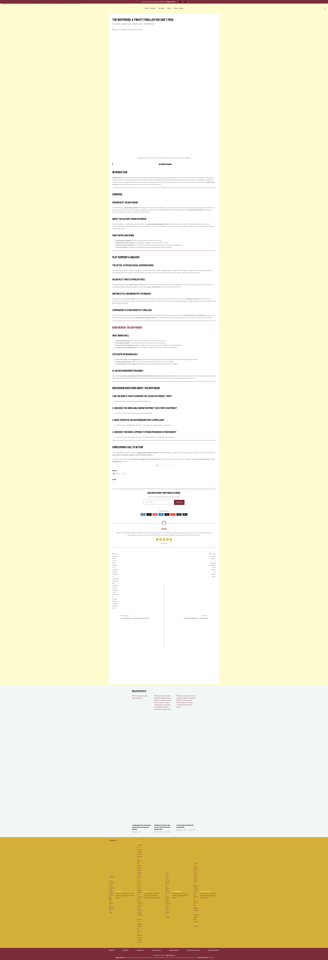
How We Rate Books (213, 950)
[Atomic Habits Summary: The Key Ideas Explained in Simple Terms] (111, 895)
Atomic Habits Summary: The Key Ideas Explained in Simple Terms (125, 896)
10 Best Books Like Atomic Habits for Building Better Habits (180, 896)
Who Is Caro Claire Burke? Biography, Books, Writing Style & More (208, 896)
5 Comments (191, 830)
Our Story (125, 950)
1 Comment (167, 832)
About (181, 8)
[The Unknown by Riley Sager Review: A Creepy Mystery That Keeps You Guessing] (142, 759)
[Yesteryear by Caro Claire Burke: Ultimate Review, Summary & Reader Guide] (139, 894)
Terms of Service (174, 950)
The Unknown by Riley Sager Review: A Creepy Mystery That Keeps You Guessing (141, 827)
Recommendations (177, 891)
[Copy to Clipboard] (184, 514)
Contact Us (140, 950)
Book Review (127, 328)
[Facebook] (177, 1)
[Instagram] (182, 1)
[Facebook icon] (157, 539)
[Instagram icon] (167, 539)
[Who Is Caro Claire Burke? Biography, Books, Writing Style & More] (196, 894)
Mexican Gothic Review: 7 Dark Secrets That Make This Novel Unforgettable (162, 827)
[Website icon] (160, 539)
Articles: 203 (164, 543)
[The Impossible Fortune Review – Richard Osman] (186, 759)
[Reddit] (173, 514)
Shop (176, 8)
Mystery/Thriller (149, 24)
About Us (111, 950)
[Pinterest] (188, 1)
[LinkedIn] (161, 514)
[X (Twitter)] (180, 1)
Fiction (145, 891)
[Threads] (185, 1)
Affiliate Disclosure (193, 950)
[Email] (179, 514)
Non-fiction (119, 891)
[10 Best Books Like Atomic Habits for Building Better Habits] (167, 894)
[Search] (324, 8)
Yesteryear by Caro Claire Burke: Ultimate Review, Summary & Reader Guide (152, 896)
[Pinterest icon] (171, 539)
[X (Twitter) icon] (164, 539)
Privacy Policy (156, 950)
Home (147, 8)
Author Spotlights (205, 891)
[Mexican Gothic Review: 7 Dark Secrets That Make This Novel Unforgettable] (164, 759)
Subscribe (179, 502)
